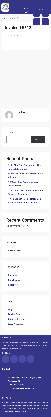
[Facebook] (36, 13)
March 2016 (14, 250)
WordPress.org (15, 324)
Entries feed (14, 314)
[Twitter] (45, 13)
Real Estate (14, 285)
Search (9, 133)
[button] (26, 10)
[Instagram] (45, 22)
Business (12, 275)
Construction (14, 280)
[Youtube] (36, 22)
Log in (11, 309)
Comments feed (16, 319)
